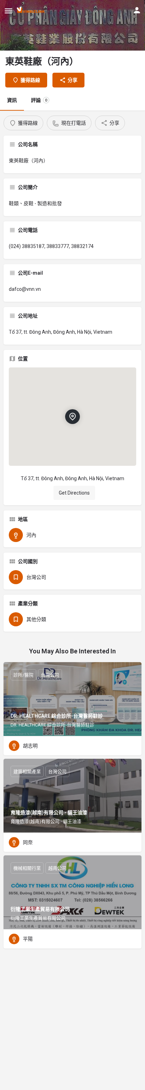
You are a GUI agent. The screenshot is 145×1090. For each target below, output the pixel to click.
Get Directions (74, 493)
